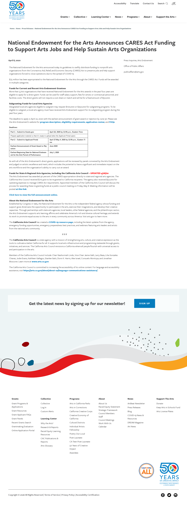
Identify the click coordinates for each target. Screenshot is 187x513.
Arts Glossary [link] (47, 445)
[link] (16, 11)
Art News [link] (132, 426)
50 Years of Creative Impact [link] (79, 447)
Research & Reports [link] (49, 427)
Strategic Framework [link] (108, 410)
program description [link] (50, 122)
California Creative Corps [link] (81, 411)
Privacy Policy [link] (68, 494)
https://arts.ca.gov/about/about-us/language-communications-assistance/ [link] (60, 270)
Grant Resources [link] (19, 410)
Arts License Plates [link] (164, 411)
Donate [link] (159, 403)
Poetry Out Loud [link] (77, 433)
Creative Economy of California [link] (79, 417)
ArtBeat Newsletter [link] (136, 403)
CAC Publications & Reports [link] (49, 440)
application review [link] (95, 122)
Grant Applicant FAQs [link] (21, 414)
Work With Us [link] (105, 423)
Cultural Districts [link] (77, 422)
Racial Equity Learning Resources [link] (51, 433)
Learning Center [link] (100, 17)
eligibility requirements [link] (73, 122)
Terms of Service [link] (52, 494)
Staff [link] (101, 416)
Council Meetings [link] (106, 420)
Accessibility (120, 3)
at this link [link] (21, 189)
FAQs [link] (112, 122)
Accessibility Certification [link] (87, 494)
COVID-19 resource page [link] (61, 222)
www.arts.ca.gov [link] (40, 261)
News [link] (118, 17)
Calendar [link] (103, 426)
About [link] (147, 17)
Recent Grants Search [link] (21, 422)
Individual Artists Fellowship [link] (77, 428)
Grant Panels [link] (17, 418)
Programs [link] (132, 17)
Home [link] (12, 28)
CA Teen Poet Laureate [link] (80, 441)
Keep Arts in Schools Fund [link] (168, 407)
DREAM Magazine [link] (135, 422)
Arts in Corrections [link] (78, 407)
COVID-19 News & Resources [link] (136, 417)
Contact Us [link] (148, 3)
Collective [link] (79, 17)
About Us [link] (103, 403)
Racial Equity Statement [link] (109, 406)
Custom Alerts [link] (47, 411)
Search (162, 3)
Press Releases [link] (27, 28)
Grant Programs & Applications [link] (20, 405)
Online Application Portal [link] (23, 430)
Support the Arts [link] (165, 17)
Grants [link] (64, 17)
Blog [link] (130, 411)
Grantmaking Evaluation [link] (22, 426)
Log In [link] (43, 407)
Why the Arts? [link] (47, 423)
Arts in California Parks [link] (80, 403)
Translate (134, 3)
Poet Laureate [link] (76, 437)
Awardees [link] (74, 452)
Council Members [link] (106, 413)
